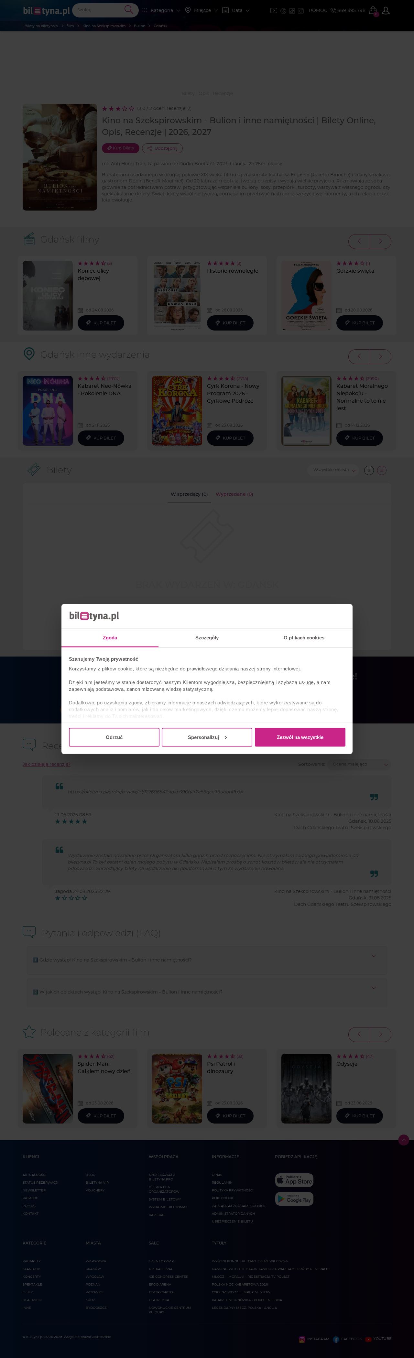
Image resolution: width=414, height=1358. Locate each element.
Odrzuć (114, 737)
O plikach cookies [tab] (304, 637)
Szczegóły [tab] (207, 637)
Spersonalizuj (203, 737)
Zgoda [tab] (110, 637)
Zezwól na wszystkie (300, 737)
